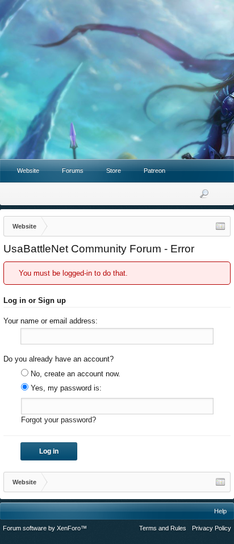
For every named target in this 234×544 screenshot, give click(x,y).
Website (28, 170)
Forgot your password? (58, 420)
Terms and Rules (162, 528)
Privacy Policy (211, 528)
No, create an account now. (74, 373)
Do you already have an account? (58, 359)
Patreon (154, 170)
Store (113, 170)
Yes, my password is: (65, 388)
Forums (72, 170)
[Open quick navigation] (220, 226)
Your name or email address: (50, 321)
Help (220, 511)
